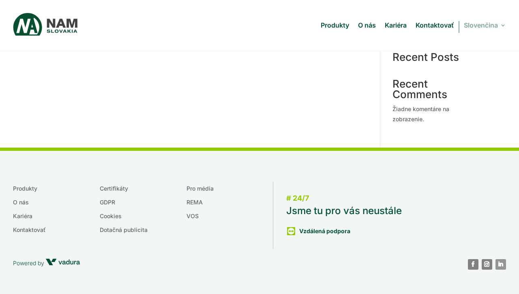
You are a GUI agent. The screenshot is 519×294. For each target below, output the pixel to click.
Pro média (200, 188)
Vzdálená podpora (324, 230)
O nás (367, 25)
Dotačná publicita (124, 229)
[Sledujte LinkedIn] (500, 264)
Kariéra (396, 25)
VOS (193, 215)
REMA (195, 202)
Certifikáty (114, 188)
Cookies (111, 215)
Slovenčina (481, 25)
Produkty (335, 25)
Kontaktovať (435, 25)
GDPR (107, 202)
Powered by (29, 263)
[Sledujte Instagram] (487, 264)
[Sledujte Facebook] (473, 264)
